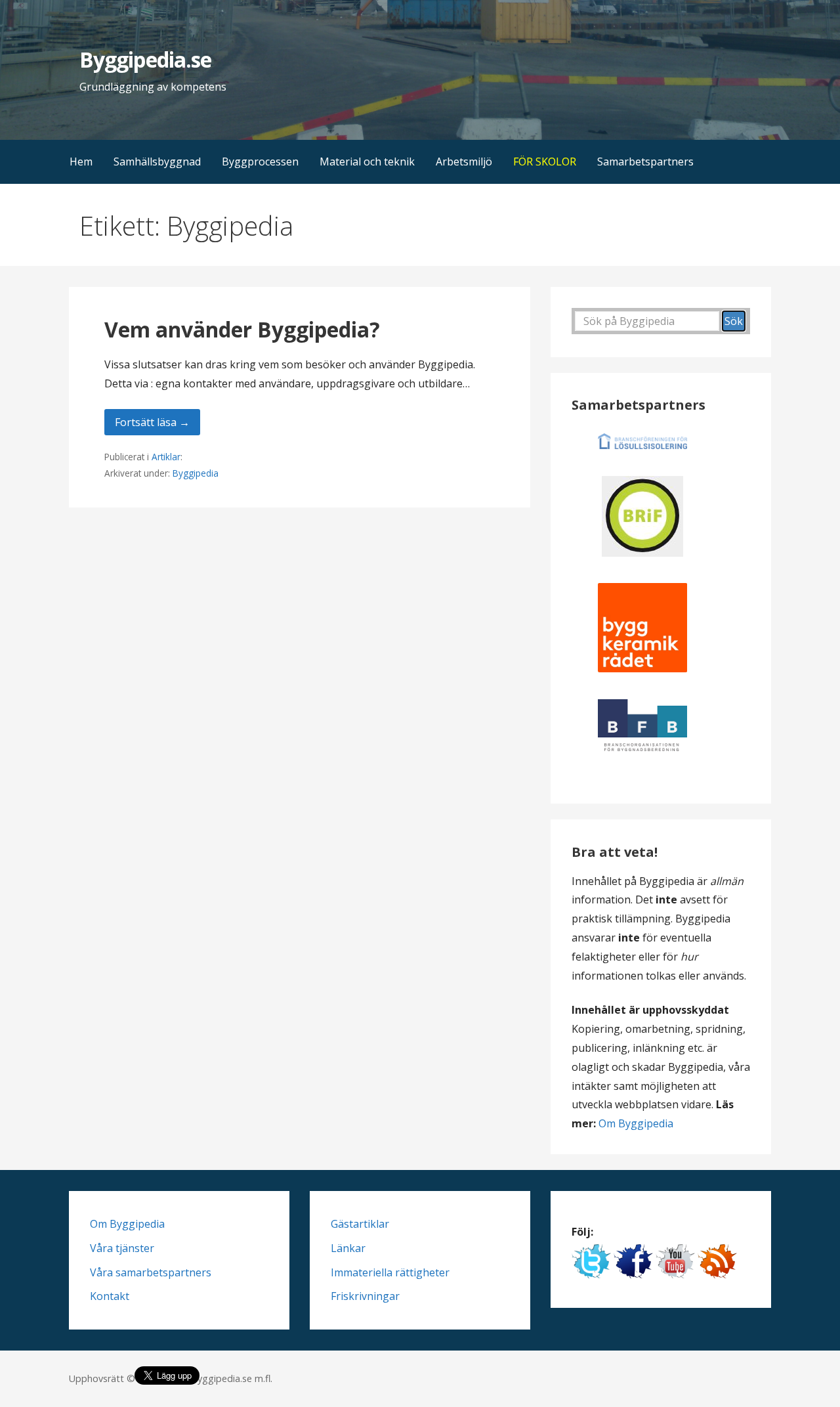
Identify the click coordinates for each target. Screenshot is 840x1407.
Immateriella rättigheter (390, 1272)
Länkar (348, 1248)
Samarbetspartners (645, 161)
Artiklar (166, 456)
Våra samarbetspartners (150, 1272)
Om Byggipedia (635, 1123)
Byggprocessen (260, 161)
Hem (81, 161)
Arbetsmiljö (464, 161)
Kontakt (109, 1296)
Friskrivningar (365, 1296)
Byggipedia (196, 473)
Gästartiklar (360, 1224)
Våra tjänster (122, 1248)
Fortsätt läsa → (152, 422)
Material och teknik (367, 161)
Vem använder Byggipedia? (242, 329)
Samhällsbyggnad (157, 161)
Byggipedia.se (145, 59)
